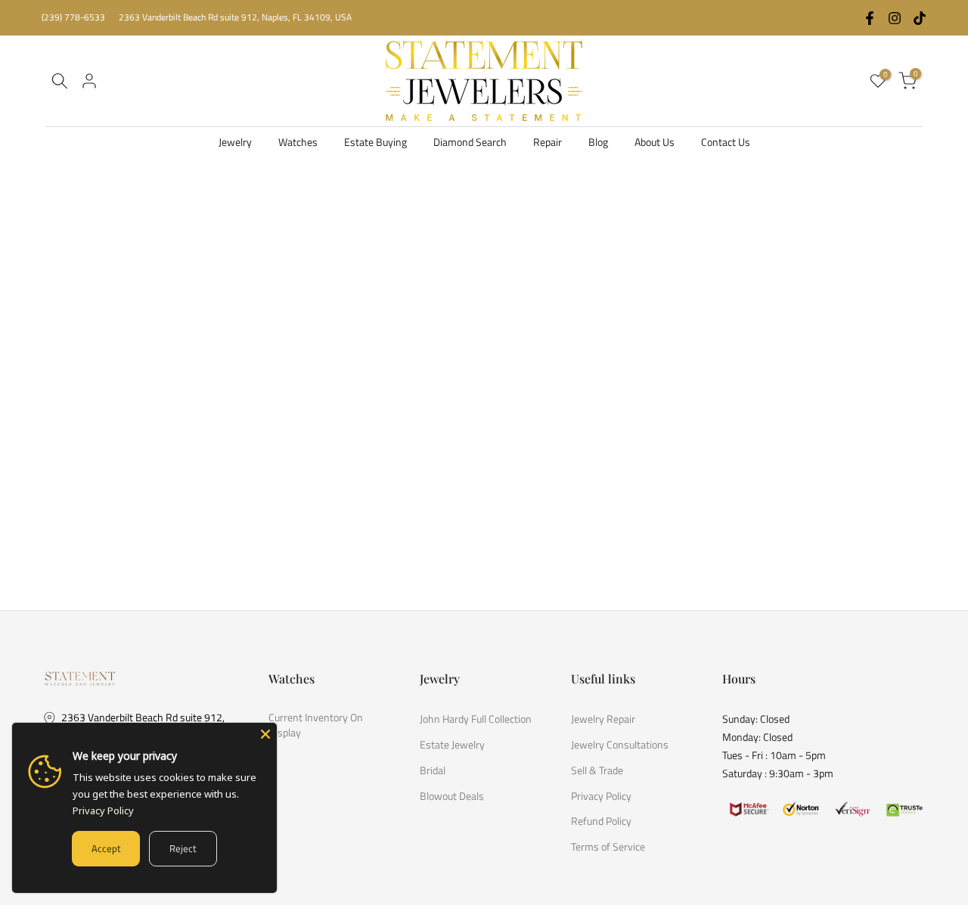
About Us (654, 142)
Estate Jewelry (452, 744)
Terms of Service (608, 846)
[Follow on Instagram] (894, 18)
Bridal (432, 769)
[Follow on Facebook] (869, 18)
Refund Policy (601, 821)
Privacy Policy (601, 795)
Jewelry (235, 142)
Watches (298, 142)
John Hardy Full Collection (476, 719)
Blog (598, 142)
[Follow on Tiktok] (919, 18)
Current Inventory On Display (315, 724)
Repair (547, 142)
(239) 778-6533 (73, 17)
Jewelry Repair (603, 719)
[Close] (265, 734)
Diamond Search (470, 142)
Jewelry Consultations (620, 744)
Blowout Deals (452, 795)
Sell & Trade (597, 769)
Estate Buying (375, 142)
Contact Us (725, 142)
